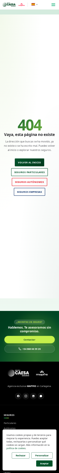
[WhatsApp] (41, 396)
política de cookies (15, 448)
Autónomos (10, 428)
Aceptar (44, 463)
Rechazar (20, 455)
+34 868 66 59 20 (31, 348)
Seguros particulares (29, 172)
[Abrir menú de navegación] (53, 4)
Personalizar (42, 455)
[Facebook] (18, 396)
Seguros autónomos (29, 181)
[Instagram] (26, 396)
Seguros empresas (29, 191)
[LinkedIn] (33, 396)
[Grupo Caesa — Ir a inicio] (14, 5)
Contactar (29, 339)
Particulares (10, 423)
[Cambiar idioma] (34, 4)
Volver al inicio (29, 162)
